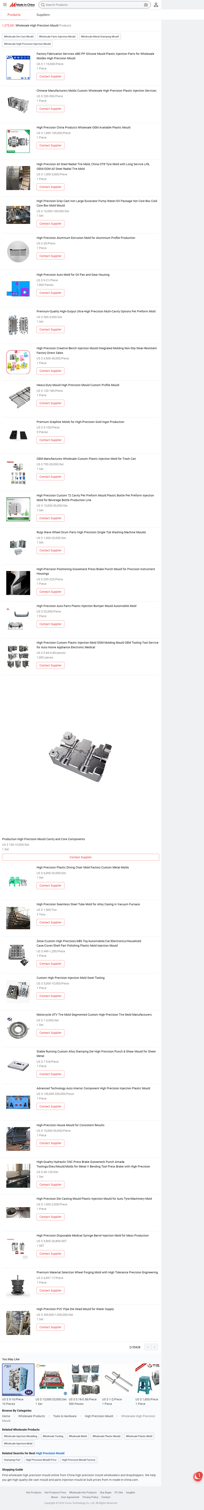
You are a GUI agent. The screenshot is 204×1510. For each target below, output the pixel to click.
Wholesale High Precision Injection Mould (27, 44)
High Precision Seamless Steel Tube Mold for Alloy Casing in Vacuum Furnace (88, 904)
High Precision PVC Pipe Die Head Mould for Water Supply (75, 1309)
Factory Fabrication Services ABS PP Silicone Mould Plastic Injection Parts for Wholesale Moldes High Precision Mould (95, 56)
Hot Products (33, 1492)
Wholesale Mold (78, 1436)
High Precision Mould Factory (78, 1459)
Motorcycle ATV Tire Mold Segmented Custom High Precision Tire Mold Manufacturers (94, 1015)
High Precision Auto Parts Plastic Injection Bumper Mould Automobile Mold (86, 606)
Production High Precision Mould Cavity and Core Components (43, 839)
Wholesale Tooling (53, 1436)
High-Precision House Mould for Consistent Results (70, 1125)
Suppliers (43, 14)
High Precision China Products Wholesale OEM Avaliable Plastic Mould (83, 127)
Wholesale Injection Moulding (20, 1436)
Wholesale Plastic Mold (139, 1436)
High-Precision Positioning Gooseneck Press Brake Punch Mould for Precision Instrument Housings (96, 571)
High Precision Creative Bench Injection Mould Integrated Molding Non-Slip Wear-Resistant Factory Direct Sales (97, 350)
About (54, 1497)
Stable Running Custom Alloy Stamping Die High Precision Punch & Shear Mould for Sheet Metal (96, 1053)
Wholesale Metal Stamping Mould (100, 36)
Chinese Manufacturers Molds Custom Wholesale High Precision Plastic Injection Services (96, 91)
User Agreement (70, 1497)
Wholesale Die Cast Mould (18, 36)
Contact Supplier (50, 76)
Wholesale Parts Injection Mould (57, 36)
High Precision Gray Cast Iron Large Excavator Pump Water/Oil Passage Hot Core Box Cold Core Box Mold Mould (97, 203)
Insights (130, 1492)
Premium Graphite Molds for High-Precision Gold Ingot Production (80, 422)
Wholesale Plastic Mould (106, 1436)
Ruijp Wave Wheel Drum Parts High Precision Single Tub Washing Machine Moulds (91, 532)
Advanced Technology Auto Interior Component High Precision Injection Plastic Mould (93, 1088)
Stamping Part (12, 1459)
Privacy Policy (90, 1497)
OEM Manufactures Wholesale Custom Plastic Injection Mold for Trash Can (86, 459)
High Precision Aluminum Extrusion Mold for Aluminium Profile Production (86, 238)
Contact (105, 1497)
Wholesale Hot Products (83, 1492)
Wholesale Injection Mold (18, 1443)
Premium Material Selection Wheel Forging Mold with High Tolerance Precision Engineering (97, 1272)
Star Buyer (106, 1492)
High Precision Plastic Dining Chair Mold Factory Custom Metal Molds (83, 867)
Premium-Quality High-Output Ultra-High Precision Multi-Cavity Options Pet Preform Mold (96, 311)
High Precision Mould (99, 1416)
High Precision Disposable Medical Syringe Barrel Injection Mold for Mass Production (93, 1235)
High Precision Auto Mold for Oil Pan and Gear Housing (73, 275)
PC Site (119, 1492)
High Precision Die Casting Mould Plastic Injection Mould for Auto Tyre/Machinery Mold (94, 1199)
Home (6, 1416)
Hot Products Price (55, 1492)
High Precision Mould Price (41, 1459)
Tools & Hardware (65, 1416)
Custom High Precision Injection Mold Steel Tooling (71, 978)
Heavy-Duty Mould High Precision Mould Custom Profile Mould (78, 385)
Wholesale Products (31, 1416)
